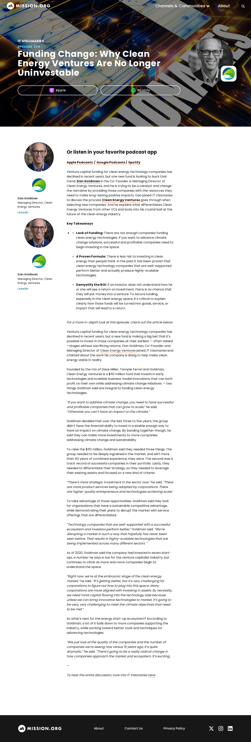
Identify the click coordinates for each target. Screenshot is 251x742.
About (224, 6)
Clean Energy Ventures (117, 350)
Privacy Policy (174, 728)
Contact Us (134, 728)
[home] (28, 6)
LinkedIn (23, 212)
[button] (182, 6)
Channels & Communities (180, 6)
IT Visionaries (31, 40)
